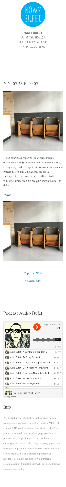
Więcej (7, 194)
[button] (33, 60)
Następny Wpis (33, 280)
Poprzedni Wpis (33, 273)
